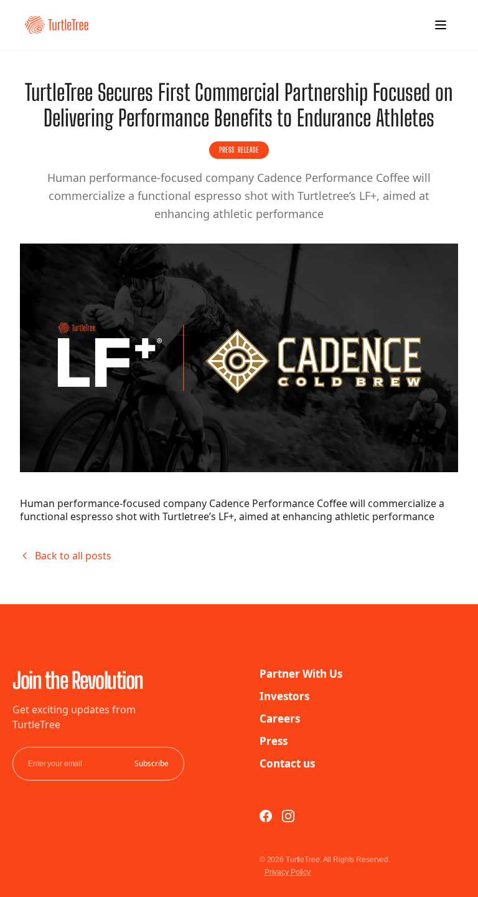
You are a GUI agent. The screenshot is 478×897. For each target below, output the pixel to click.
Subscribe (151, 764)
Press (274, 741)
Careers (280, 718)
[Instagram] (288, 816)
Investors (284, 696)
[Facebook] (266, 816)
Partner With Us (301, 674)
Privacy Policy (288, 872)
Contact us (287, 763)
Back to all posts (73, 555)
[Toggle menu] (440, 24)
